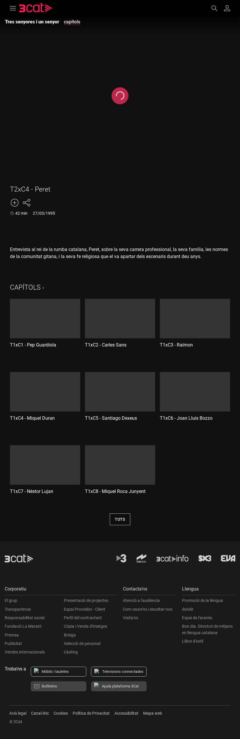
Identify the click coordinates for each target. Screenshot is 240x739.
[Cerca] (217, 8)
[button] (61, 590)
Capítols (25, 287)
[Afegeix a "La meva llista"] (14, 202)
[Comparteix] (26, 202)
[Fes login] (227, 8)
